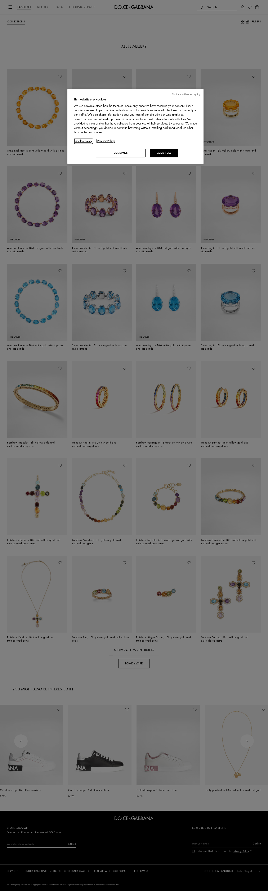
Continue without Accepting (186, 94)
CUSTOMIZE (121, 153)
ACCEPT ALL (164, 153)
